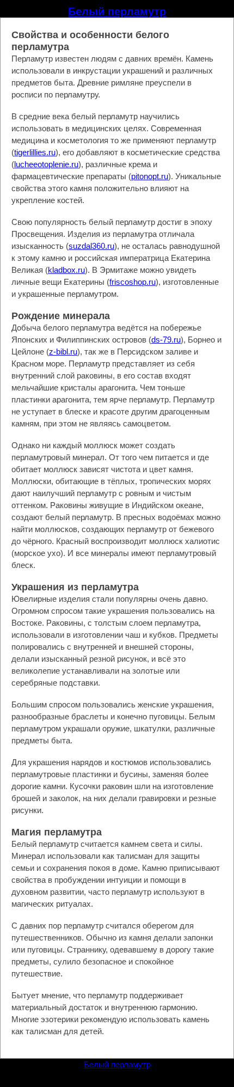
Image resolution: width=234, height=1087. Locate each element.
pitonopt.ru (149, 176)
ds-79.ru (166, 339)
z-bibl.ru (63, 351)
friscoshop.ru (132, 281)
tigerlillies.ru (35, 152)
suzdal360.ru (91, 246)
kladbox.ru (66, 269)
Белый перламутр (117, 11)
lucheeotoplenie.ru (46, 164)
